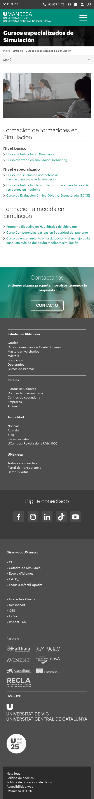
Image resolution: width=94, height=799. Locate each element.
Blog (11, 434)
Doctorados (16, 364)
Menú (7, 59)
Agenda (13, 430)
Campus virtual (19, 472)
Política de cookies (20, 778)
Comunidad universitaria (25, 393)
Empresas (15, 402)
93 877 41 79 (56, 4)
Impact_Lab (17, 622)
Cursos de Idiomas (21, 369)
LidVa (13, 616)
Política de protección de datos (29, 782)
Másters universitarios (23, 351)
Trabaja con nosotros (23, 463)
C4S (12, 610)
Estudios (17, 50)
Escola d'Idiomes (21, 573)
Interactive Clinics (22, 599)
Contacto (47, 305)
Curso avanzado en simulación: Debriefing (36, 160)
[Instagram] (33, 516)
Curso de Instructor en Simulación (30, 154)
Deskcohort (17, 605)
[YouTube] (75, 516)
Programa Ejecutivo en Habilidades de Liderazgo (41, 226)
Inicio (6, 50)
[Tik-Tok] (61, 516)
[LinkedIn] (47, 516)
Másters (13, 356)
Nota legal (14, 773)
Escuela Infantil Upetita (26, 585)
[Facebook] (18, 516)
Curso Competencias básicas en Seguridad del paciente (47, 232)
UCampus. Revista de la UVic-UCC (32, 443)
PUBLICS (12, 4)
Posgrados (15, 360)
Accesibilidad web (20, 786)
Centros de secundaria (24, 397)
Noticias (13, 426)
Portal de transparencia (24, 467)
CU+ (12, 562)
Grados (13, 342)
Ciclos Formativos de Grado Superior (34, 347)
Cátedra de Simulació (24, 568)
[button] (72, 4)
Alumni (13, 406)
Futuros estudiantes (22, 388)
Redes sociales (18, 439)
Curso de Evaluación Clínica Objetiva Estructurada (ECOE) (48, 195)
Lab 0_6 (15, 579)
